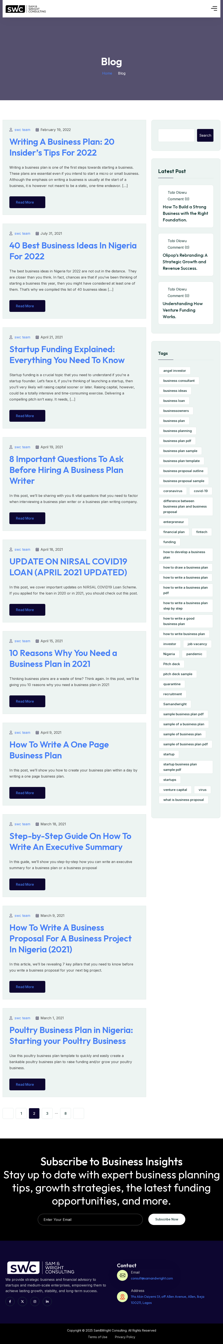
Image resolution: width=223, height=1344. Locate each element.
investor (169, 644)
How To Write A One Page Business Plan (59, 750)
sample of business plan (182, 734)
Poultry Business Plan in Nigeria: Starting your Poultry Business (71, 1035)
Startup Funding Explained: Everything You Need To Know (67, 354)
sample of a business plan (183, 724)
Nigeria (169, 654)
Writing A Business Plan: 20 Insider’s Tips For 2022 (62, 147)
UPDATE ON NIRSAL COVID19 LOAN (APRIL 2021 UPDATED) (68, 567)
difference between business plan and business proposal (185, 506)
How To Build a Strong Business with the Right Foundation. (185, 213)
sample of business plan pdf (185, 744)
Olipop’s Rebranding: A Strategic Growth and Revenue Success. (185, 261)
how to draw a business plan (185, 567)
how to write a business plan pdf (185, 590)
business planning (177, 431)
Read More (25, 202)
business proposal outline (183, 471)
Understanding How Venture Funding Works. (183, 310)
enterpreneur (173, 522)
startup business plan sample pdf (180, 767)
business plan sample (180, 451)
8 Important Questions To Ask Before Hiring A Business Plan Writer (66, 469)
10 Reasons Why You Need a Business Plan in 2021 (63, 658)
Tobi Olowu (177, 192)
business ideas (175, 391)
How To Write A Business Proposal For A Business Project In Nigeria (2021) (70, 938)
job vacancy (197, 644)
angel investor (174, 371)
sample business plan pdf (183, 714)
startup (168, 754)
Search (205, 135)
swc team (22, 129)
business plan (174, 421)
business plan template (181, 461)
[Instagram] (34, 1301)
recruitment (172, 694)
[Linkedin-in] (47, 1301)
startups (169, 780)
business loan (174, 401)
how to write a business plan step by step (185, 605)
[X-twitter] (22, 1301)
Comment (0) (178, 199)
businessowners (176, 411)
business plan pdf (177, 441)
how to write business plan (184, 634)
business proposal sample (183, 481)
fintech (201, 532)
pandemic (194, 654)
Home (107, 73)
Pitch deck (171, 664)
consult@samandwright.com (152, 1278)
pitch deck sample (177, 674)
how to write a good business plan (178, 621)
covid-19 (201, 491)
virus (202, 790)
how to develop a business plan (184, 554)
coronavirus (172, 491)
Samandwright (175, 704)
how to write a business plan (185, 577)
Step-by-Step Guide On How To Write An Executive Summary (70, 841)
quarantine (172, 684)
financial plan (174, 532)
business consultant (179, 381)
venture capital (175, 790)
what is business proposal (183, 800)
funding (169, 542)
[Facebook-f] (10, 1301)
